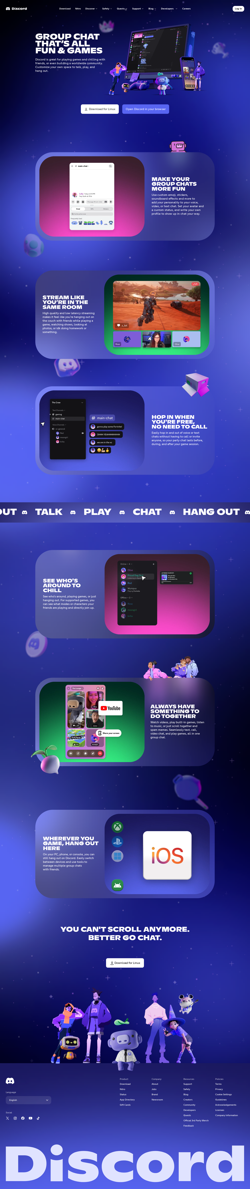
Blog (185, 1094)
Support (187, 1084)
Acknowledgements (225, 1105)
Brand (155, 1094)
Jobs (154, 1089)
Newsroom (157, 1100)
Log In (238, 9)
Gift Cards (125, 1105)
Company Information (226, 1115)
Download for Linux (102, 109)
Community (189, 1105)
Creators (187, 1100)
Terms (218, 1084)
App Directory (127, 1100)
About (155, 1084)
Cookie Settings (223, 1094)
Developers (189, 1110)
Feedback (188, 1126)
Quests (187, 1115)
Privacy (219, 1089)
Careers (187, 9)
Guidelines (221, 1100)
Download (65, 9)
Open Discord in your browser (146, 109)
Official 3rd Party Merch (196, 1120)
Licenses (219, 1110)
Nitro (79, 9)
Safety (186, 1089)
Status (123, 1094)
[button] (91, 9)
